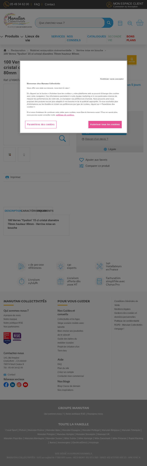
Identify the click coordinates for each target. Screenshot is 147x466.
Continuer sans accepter (112, 79)
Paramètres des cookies (40, 124)
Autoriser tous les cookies (105, 124)
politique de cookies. (65, 115)
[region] (73, 96)
